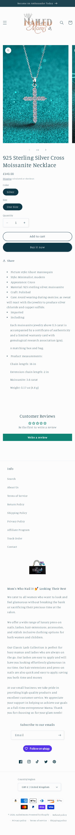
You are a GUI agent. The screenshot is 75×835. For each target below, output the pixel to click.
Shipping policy (58, 820)
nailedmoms (22, 815)
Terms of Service (17, 495)
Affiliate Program (18, 529)
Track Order (14, 538)
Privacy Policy (16, 521)
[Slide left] (29, 150)
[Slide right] (46, 150)
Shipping (7, 179)
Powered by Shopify (39, 815)
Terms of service (38, 820)
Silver (10, 191)
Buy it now (37, 247)
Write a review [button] (38, 437)
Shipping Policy (17, 512)
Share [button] (11, 260)
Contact (12, 546)
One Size (12, 206)
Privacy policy (19, 820)
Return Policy (15, 504)
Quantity (8, 215)
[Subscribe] (59, 735)
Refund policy (60, 815)
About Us (13, 487)
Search (11, 478)
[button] (5, 22)
